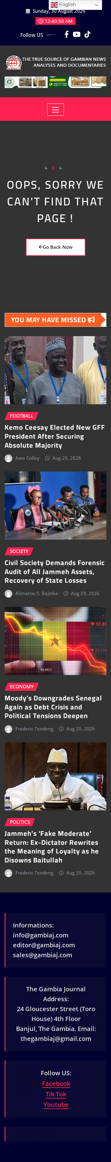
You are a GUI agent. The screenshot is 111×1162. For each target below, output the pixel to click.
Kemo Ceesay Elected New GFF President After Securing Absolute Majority (55, 436)
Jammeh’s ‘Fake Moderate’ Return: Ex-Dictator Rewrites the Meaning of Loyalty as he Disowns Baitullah (52, 846)
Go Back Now (57, 247)
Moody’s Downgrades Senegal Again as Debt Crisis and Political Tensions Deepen (53, 706)
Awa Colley (27, 458)
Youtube (56, 1104)
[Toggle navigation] (55, 109)
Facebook (56, 1083)
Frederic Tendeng (34, 729)
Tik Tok (56, 1094)
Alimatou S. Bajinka (36, 593)
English (67, 4)
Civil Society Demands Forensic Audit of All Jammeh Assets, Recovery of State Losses (55, 571)
